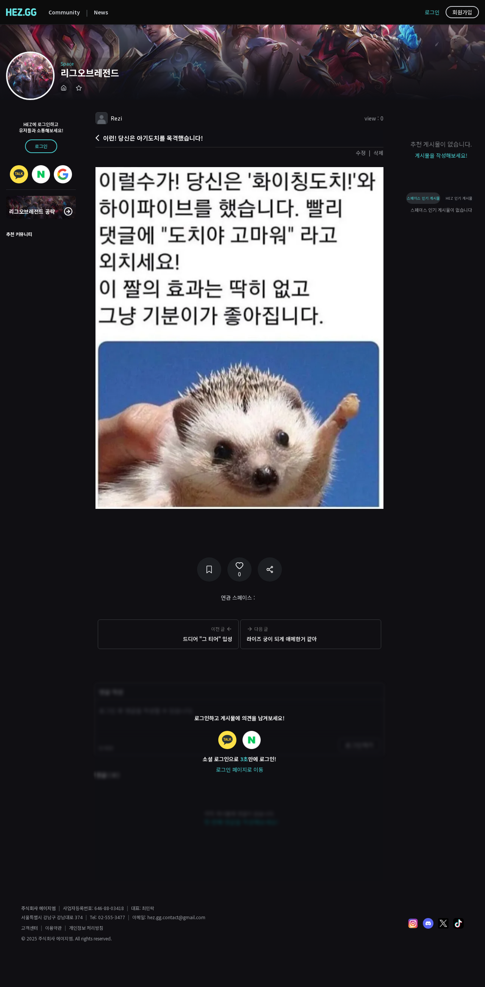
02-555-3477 (111, 917)
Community (64, 12)
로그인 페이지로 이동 (239, 769)
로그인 (432, 12)
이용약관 (53, 928)
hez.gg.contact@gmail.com (176, 917)
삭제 (378, 152)
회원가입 (462, 12)
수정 (361, 152)
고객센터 (29, 928)
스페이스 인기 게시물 (423, 198)
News (101, 12)
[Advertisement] (239, 663)
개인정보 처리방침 (86, 928)
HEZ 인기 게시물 (459, 198)
